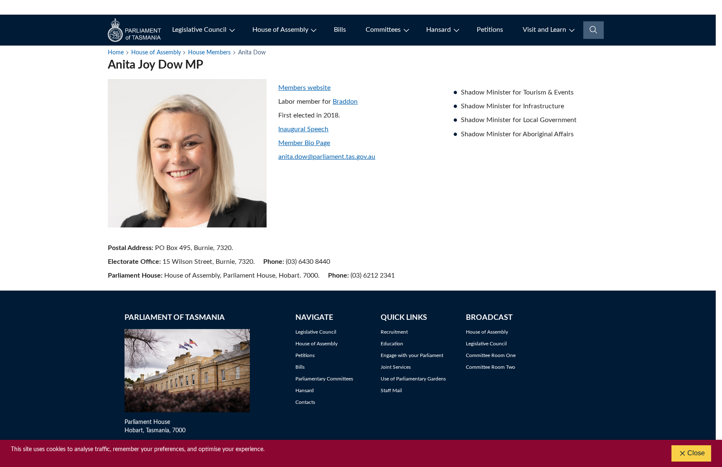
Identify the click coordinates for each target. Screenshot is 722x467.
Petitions (490, 29)
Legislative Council (199, 29)
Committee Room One (491, 355)
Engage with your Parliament (412, 355)
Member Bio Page (304, 143)
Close (696, 453)
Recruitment (394, 331)
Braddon (345, 101)
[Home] (135, 30)
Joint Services (396, 367)
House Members (209, 53)
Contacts (305, 402)
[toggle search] (593, 30)
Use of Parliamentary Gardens (413, 378)
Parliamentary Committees (324, 378)
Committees (383, 29)
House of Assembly (280, 29)
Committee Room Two (490, 367)
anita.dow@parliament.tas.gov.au (326, 156)
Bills (340, 29)
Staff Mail (391, 390)
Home (116, 53)
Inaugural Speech (303, 129)
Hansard (438, 29)
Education (392, 343)
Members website (304, 87)
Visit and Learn (544, 29)
